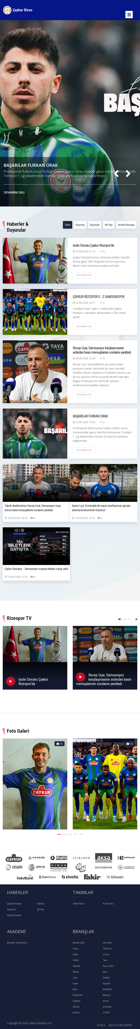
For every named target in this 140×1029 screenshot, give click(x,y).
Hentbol (106, 977)
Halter (75, 983)
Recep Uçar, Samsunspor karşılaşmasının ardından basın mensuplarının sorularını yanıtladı (103, 679)
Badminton (77, 995)
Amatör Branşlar (126, 224)
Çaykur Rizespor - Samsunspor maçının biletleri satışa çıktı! (36, 569)
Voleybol (76, 1001)
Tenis (105, 960)
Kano (105, 972)
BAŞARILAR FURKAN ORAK (90, 416)
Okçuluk (76, 966)
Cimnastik (107, 943)
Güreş (75, 948)
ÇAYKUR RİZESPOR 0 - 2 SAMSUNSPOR (43, 165)
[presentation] (116, 173)
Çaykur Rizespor (14, 903)
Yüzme (106, 954)
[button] (119, 619)
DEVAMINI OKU (14, 192)
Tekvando (107, 948)
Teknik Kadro (79, 903)
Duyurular (95, 224)
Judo (75, 977)
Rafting (76, 972)
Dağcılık (106, 983)
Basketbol (107, 989)
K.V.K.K (101, 1025)
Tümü (67, 224)
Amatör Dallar (79, 943)
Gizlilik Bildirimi (120, 1025)
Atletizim (106, 995)
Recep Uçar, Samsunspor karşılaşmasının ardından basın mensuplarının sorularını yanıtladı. (102, 350)
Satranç (76, 1007)
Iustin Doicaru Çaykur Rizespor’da (93, 245)
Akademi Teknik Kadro (17, 943)
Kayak (75, 954)
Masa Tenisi (108, 966)
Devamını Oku (84, 275)
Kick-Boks (107, 1007)
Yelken (76, 960)
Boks (75, 989)
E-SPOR (106, 1012)
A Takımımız (108, 903)
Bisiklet (76, 1012)
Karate (105, 1001)
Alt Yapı (109, 224)
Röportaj (80, 224)
